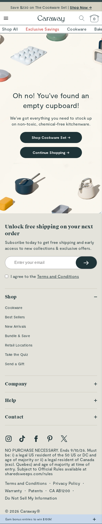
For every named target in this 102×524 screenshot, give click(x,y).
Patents (35, 490)
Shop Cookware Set (51, 137)
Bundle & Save (17, 336)
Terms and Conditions (58, 276)
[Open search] (82, 18)
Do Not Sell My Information (31, 498)
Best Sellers (15, 317)
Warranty (13, 490)
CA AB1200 (59, 490)
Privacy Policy (66, 483)
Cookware (13, 308)
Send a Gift (14, 364)
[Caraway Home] (51, 19)
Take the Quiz (16, 354)
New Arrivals (15, 326)
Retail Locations (18, 345)
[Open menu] (6, 18)
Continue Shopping (51, 152)
